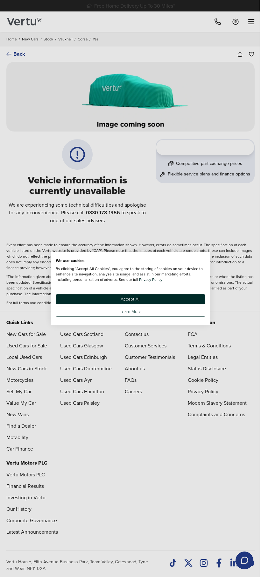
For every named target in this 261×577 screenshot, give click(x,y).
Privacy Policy (150, 279)
